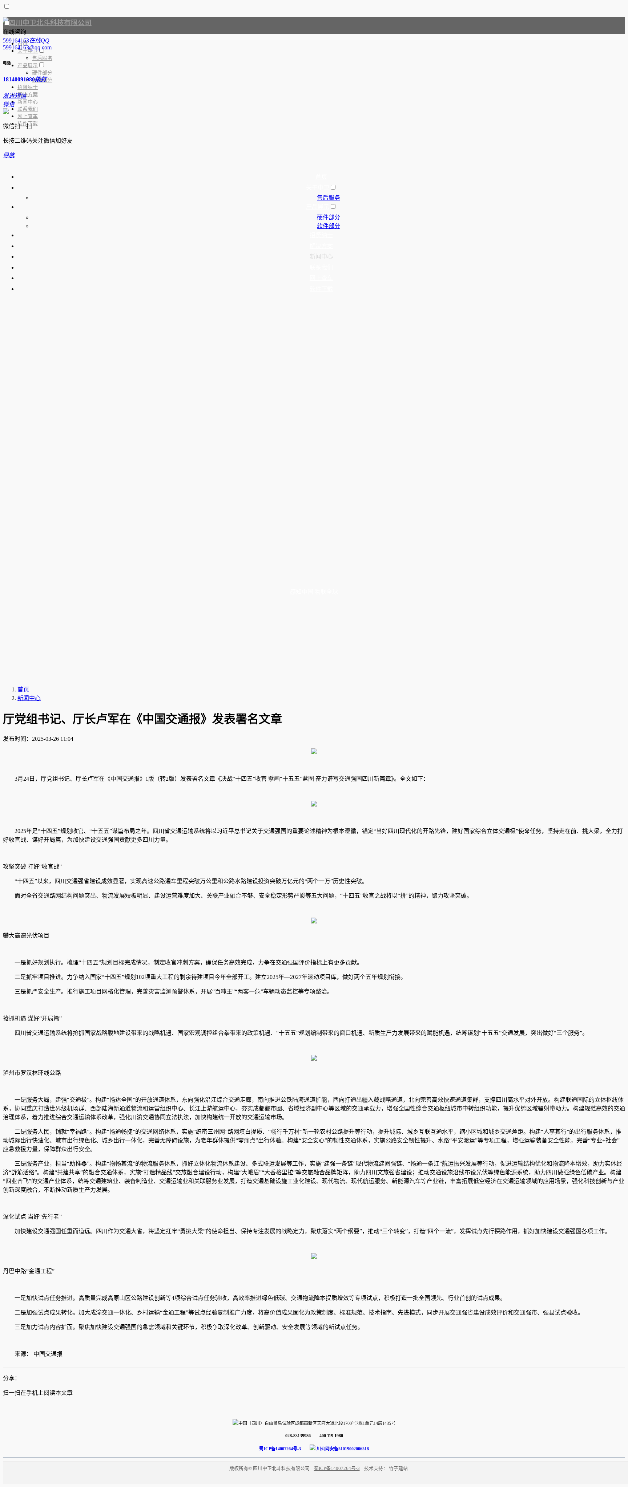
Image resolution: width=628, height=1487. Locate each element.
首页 (23, 689)
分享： (11, 1378)
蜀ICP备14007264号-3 (280, 1448)
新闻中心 (29, 698)
